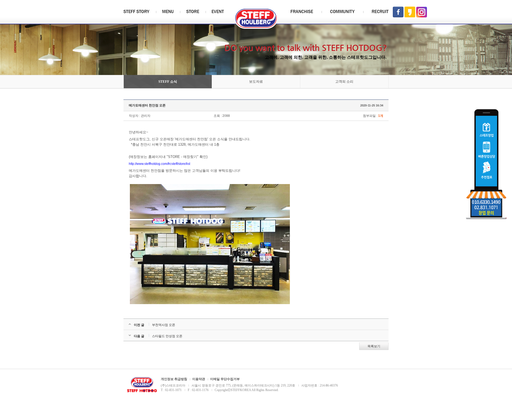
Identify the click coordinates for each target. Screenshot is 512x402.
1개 (380, 116)
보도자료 (256, 81)
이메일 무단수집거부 (225, 379)
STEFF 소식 (167, 81)
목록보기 (373, 346)
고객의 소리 (344, 81)
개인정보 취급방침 (174, 379)
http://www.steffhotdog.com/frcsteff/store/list (159, 164)
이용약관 (198, 379)
